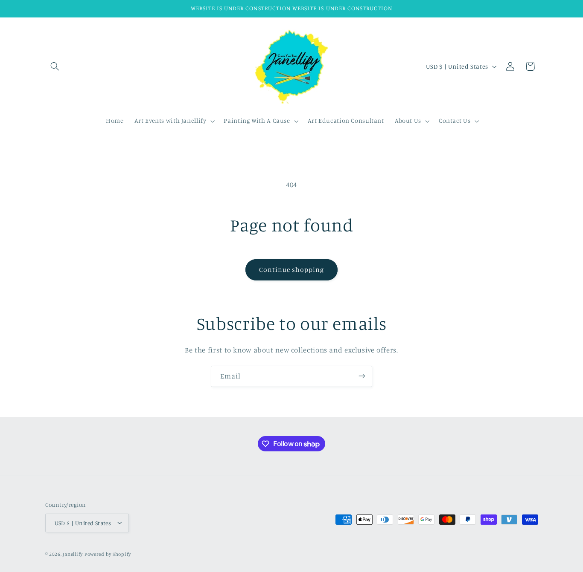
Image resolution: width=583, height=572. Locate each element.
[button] (55, 66)
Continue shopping (291, 270)
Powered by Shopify (108, 554)
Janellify (73, 554)
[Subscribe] (362, 376)
